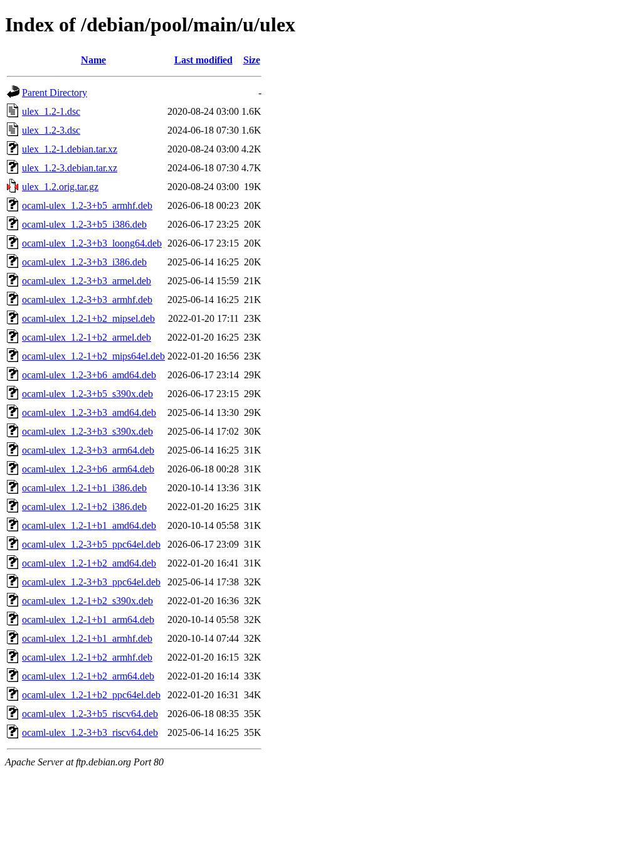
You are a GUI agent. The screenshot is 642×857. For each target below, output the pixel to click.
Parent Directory (54, 92)
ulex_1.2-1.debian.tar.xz (69, 149)
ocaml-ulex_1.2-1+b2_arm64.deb (88, 676)
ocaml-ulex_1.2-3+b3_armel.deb (86, 280)
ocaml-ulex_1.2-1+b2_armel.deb (86, 337)
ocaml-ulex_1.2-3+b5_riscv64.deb (90, 713)
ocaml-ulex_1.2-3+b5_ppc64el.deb (91, 544)
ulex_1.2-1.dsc (51, 111)
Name (93, 60)
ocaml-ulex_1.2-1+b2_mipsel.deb (88, 318)
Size (251, 60)
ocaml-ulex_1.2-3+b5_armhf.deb (87, 205)
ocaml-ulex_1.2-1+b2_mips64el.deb (93, 356)
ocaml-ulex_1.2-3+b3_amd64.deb (89, 412)
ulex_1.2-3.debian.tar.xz (69, 167)
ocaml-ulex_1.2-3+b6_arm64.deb (88, 469)
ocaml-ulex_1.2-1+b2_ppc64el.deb (91, 694)
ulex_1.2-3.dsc (51, 130)
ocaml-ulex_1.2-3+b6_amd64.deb (89, 375)
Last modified (203, 60)
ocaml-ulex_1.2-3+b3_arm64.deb (88, 450)
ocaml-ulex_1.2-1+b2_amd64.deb (89, 563)
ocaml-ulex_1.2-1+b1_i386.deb (84, 487)
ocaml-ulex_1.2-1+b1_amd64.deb (89, 525)
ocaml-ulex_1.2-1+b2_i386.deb (84, 506)
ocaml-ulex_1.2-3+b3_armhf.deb (87, 299)
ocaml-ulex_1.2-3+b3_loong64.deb (92, 243)
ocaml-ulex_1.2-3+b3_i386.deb (84, 262)
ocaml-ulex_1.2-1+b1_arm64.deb (88, 619)
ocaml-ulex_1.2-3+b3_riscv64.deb (90, 732)
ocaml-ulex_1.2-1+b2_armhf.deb (87, 657)
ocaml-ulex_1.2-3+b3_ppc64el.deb (91, 582)
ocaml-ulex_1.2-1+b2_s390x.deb (87, 600)
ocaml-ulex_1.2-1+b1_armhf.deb (87, 638)
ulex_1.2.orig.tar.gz (60, 186)
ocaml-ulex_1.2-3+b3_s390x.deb (87, 431)
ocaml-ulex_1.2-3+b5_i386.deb (84, 224)
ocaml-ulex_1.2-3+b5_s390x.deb (87, 393)
